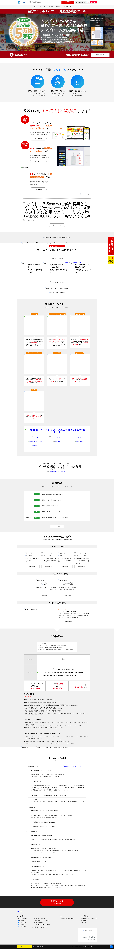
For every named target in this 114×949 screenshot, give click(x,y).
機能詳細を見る (32, 566)
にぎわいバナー (22, 924)
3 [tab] (56, 59)
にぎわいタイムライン (23, 922)
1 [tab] (53, 59)
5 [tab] (59, 59)
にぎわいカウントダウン (23, 926)
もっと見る (57, 526)
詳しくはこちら (38, 138)
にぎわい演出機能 (22, 918)
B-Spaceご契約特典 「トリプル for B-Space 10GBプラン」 (42, 925)
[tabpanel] (57, 33)
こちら (41, 738)
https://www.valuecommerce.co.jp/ (88, 940)
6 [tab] (60, 59)
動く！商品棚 (21, 920)
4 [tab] (57, 59)
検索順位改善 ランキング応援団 (41, 920)
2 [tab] (55, 59)
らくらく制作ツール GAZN (40, 918)
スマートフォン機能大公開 (67, 918)
